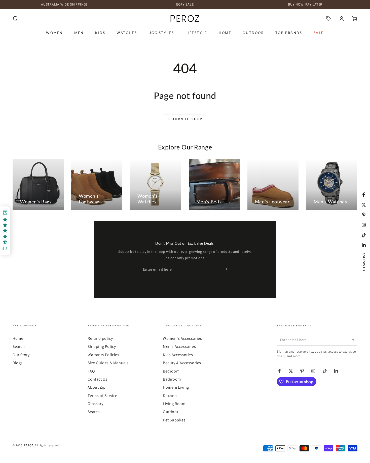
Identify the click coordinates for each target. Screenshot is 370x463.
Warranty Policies (103, 354)
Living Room (174, 403)
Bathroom (172, 379)
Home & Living (176, 387)
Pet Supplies (174, 420)
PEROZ (28, 445)
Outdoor (170, 411)
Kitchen (170, 395)
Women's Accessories (182, 338)
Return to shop (185, 119)
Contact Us (97, 379)
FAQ (91, 371)
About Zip (96, 387)
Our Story (21, 354)
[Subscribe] (227, 269)
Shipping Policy (102, 346)
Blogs (18, 362)
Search (19, 346)
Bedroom (171, 371)
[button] (15, 18)
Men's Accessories (179, 346)
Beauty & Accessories (182, 362)
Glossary (95, 403)
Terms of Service (102, 395)
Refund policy (100, 338)
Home (18, 338)
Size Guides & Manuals (108, 362)
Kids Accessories (178, 354)
